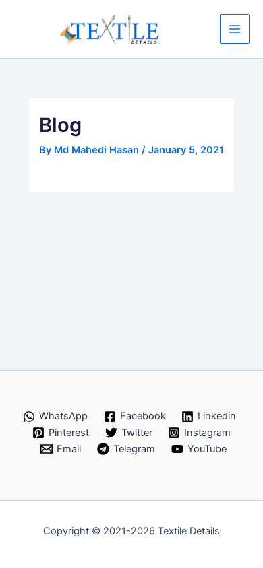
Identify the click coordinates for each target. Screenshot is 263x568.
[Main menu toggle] (235, 29)
